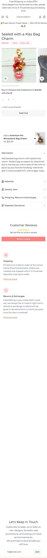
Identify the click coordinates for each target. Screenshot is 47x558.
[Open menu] (2, 17)
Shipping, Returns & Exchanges (20, 197)
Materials (9, 181)
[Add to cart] (35, 138)
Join (37, 552)
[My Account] (39, 17)
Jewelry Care (11, 189)
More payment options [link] (23, 127)
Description (7, 153)
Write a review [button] (23, 239)
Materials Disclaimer (15, 205)
